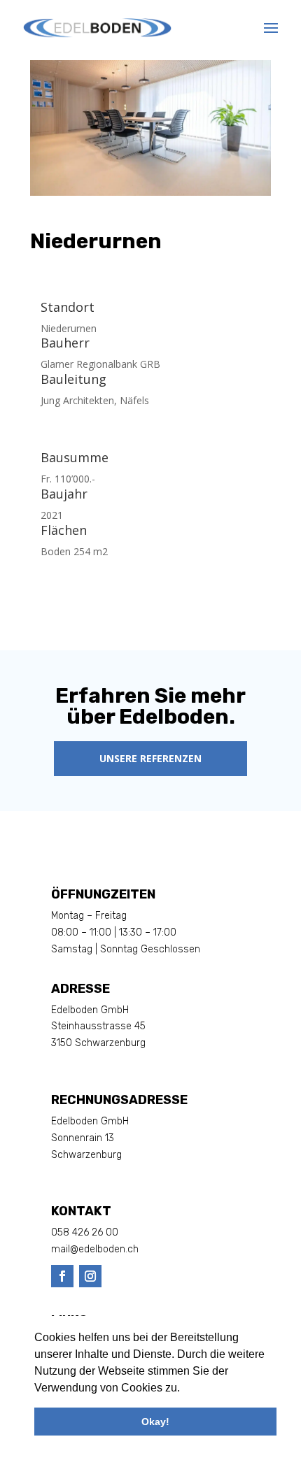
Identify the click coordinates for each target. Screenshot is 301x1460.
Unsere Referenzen (150, 758)
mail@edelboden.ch (95, 1249)
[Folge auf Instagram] (90, 1276)
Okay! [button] (155, 1421)
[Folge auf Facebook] (62, 1276)
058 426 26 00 (84, 1232)
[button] (185, 1389)
